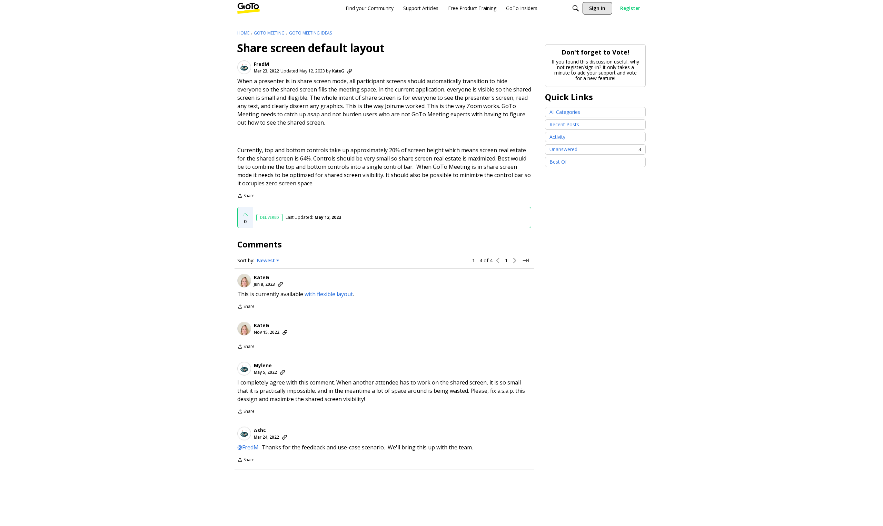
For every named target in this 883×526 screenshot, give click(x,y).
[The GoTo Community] (248, 8)
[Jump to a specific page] (525, 260)
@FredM (248, 447)
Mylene (263, 365)
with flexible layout (329, 294)
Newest (266, 260)
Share (246, 196)
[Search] (575, 8)
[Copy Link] (350, 71)
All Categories (564, 112)
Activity (557, 137)
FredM (261, 64)
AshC (260, 430)
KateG (338, 71)
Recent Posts (564, 124)
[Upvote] (245, 215)
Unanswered (595, 149)
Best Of (558, 161)
